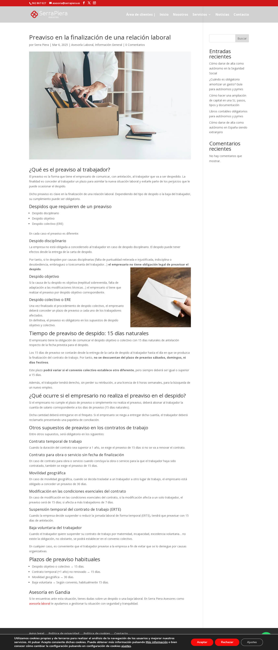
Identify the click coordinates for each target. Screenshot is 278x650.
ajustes (126, 646)
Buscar (242, 38)
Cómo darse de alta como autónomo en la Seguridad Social (226, 68)
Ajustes (252, 642)
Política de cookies (97, 633)
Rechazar (227, 642)
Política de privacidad (64, 633)
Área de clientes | (140, 15)
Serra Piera (41, 45)
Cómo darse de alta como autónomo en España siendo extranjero (228, 127)
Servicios (200, 15)
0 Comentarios (135, 45)
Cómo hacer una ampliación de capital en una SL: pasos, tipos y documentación (227, 100)
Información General (108, 45)
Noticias (222, 15)
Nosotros (180, 15)
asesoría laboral (39, 603)
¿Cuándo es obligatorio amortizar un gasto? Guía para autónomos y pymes (226, 84)
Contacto (241, 15)
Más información (157, 642)
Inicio (164, 15)
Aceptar (202, 642)
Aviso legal (36, 633)
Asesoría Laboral (82, 45)
